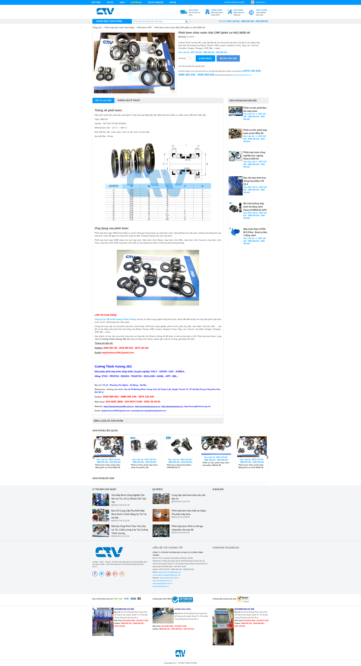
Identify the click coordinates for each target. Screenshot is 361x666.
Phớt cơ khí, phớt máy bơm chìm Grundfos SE (108, 466)
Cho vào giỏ (229, 58)
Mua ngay (206, 58)
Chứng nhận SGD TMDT (162, 599)
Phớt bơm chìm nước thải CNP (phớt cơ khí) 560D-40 (180, 27)
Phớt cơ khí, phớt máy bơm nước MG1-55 (255, 131)
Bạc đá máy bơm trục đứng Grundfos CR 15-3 (254, 181)
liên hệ (173, 2)
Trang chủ (97, 27)
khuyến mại (136, 2)
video (122, 2)
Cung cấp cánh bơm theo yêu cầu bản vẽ (188, 497)
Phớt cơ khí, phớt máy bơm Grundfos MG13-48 (180, 463)
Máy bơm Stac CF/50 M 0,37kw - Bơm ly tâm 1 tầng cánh (255, 232)
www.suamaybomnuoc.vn (162, 581)
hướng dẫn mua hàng (234, 2)
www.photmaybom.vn (161, 586)
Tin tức (110, 2)
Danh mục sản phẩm (109, 21)
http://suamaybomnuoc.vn (242, 75)
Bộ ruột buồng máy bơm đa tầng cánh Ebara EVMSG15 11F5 (255, 206)
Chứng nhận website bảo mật (224, 599)
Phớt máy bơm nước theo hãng (119, 27)
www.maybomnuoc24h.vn (169, 578)
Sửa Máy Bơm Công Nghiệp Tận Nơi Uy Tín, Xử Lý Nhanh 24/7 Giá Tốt (128, 498)
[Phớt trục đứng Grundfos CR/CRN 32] (252, 446)
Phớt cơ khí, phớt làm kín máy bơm (254, 109)
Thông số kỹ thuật (128, 100)
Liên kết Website (155, 2)
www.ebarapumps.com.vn (162, 583)
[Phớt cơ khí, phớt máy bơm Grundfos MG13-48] (180, 445)
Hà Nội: (223, 21)
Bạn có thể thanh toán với (102, 599)
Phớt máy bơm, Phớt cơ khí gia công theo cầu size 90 (187, 528)
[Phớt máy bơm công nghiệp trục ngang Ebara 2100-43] (236, 156)
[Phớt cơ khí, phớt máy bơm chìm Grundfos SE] (109, 446)
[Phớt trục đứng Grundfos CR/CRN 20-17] (144, 446)
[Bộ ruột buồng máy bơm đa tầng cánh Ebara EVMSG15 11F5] (236, 207)
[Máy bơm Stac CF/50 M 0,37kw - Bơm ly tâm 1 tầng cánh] (236, 232)
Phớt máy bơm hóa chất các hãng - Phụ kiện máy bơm (189, 512)
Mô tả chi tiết (103, 100)
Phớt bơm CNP (144, 27)
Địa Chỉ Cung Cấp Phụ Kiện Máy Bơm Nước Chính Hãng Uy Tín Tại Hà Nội (129, 514)
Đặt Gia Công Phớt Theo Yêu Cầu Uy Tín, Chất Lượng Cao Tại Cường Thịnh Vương (129, 529)
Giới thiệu (96, 2)
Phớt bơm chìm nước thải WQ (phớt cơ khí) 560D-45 (215, 466)
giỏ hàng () (261, 2)
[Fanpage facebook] (94, 573)
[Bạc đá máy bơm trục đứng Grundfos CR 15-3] (236, 185)
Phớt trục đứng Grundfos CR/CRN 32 (250, 466)
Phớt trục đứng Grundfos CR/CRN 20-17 (143, 466)
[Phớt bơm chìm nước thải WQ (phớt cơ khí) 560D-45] (216, 446)
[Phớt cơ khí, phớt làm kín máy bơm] (236, 111)
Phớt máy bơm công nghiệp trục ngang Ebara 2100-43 (254, 155)
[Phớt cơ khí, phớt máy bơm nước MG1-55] (236, 134)
